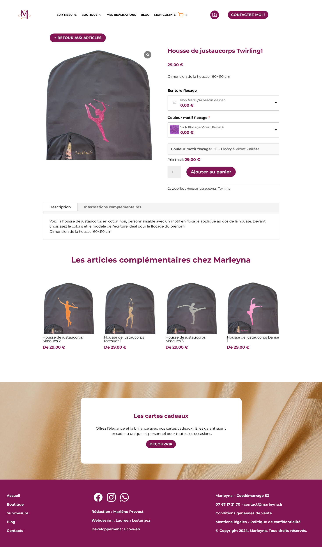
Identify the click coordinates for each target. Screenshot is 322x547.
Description (60, 207)
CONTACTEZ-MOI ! (248, 15)
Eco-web (132, 529)
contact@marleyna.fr (263, 504)
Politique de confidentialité (275, 522)
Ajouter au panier (211, 172)
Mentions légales (231, 522)
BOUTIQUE (89, 14)
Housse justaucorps (202, 189)
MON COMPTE (165, 14)
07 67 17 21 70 (228, 504)
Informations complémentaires (112, 207)
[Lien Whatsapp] (124, 497)
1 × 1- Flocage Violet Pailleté (202, 127)
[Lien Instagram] (111, 497)
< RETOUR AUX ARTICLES (77, 38)
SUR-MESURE (67, 14)
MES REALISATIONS (121, 14)
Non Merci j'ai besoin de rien (203, 100)
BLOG (145, 14)
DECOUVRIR (161, 444)
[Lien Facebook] (98, 497)
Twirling (224, 189)
